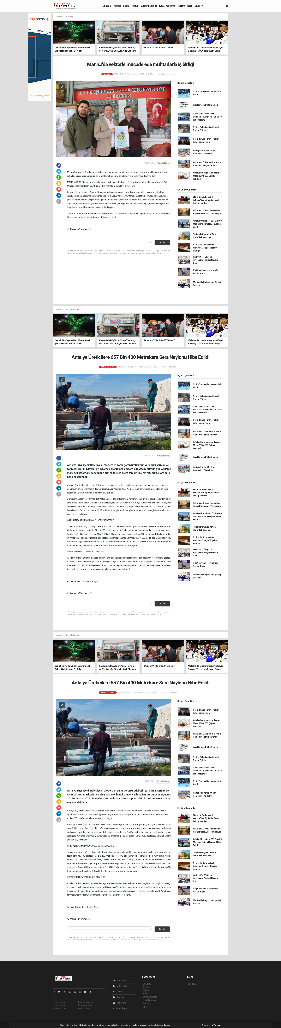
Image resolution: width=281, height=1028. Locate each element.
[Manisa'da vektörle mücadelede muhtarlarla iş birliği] (113, 119)
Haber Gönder (84, 1008)
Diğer (198, 6)
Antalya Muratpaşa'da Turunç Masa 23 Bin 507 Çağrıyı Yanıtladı (207, 176)
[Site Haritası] (86, 992)
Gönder (162, 242)
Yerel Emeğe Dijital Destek (205, 105)
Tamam (217, 1025)
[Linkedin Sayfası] (76, 992)
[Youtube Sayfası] (71, 992)
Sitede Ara (193, 984)
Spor (189, 6)
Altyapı (117, 6)
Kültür (135, 6)
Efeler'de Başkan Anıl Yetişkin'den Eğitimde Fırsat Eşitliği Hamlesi (206, 200)
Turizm (181, 6)
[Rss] (81, 992)
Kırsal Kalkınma (167, 6)
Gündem (107, 6)
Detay (206, 1025)
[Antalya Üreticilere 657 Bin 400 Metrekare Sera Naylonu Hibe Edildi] (113, 412)
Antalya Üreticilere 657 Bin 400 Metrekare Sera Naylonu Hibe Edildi (207, 224)
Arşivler (120, 997)
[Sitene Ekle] (92, 992)
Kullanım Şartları (85, 1002)
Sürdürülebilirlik (148, 6)
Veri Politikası (60, 1008)
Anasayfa (59, 17)
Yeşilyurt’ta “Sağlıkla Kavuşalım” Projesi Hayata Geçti (205, 260)
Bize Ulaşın (121, 1008)
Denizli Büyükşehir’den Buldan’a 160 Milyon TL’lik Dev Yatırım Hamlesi (207, 117)
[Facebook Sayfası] (55, 992)
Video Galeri (122, 986)
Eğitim (126, 6)
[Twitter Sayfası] (60, 992)
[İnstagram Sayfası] (66, 992)
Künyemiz (121, 1003)
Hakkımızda (59, 1002)
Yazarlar (120, 991)
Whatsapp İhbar (85, 1005)
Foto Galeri (121, 980)
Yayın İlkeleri (59, 1005)
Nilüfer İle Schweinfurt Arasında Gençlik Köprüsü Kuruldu (205, 248)
